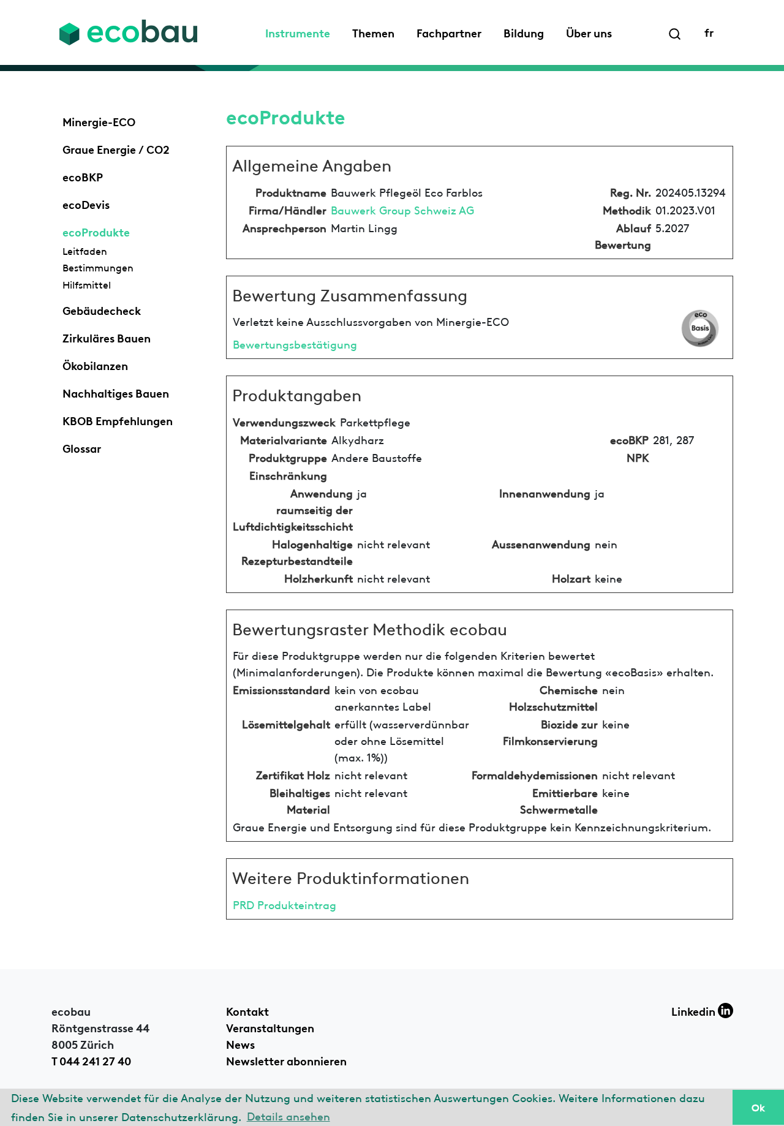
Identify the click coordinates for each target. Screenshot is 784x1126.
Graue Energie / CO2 (116, 148)
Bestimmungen (98, 267)
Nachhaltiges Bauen (115, 392)
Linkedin (694, 1010)
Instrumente (297, 32)
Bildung (523, 32)
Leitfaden (84, 250)
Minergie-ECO (98, 121)
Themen (373, 32)
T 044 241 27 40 (91, 1060)
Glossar (81, 447)
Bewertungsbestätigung (295, 343)
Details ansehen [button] (288, 1115)
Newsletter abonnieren (286, 1060)
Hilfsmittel (86, 284)
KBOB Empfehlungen (117, 420)
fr (709, 31)
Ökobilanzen (95, 364)
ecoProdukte (96, 231)
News (240, 1043)
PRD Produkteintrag (284, 904)
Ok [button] (758, 1107)
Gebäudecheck (101, 309)
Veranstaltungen (270, 1027)
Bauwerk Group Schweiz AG (402, 209)
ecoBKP (82, 176)
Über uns (589, 32)
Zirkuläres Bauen (106, 337)
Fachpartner (449, 32)
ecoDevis (86, 203)
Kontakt (247, 1010)
